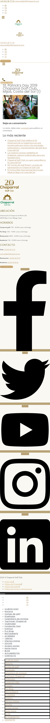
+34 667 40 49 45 (12, 262)
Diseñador (10, 616)
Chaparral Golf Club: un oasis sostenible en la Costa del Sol (26, 161)
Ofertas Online (12, 641)
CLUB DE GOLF (12, 609)
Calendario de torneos (16, 619)
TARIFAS (9, 638)
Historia (9, 611)
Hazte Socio (11, 648)
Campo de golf (12, 614)
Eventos (9, 628)
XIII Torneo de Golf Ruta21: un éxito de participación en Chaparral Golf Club (24, 166)
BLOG (7, 651)
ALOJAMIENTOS (12, 653)
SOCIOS (8, 643)
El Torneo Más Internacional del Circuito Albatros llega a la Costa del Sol (25, 171)
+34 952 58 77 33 (7, 1)
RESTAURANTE (11, 633)
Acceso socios (12, 646)
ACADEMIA (10, 636)
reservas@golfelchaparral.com (27, 1)
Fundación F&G (13, 626)
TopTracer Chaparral (16, 621)
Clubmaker (10, 624)
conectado (25, 128)
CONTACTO (10, 656)
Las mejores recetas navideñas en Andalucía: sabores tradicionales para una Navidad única (26, 155)
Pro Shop (9, 631)
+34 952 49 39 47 (14, 258)
